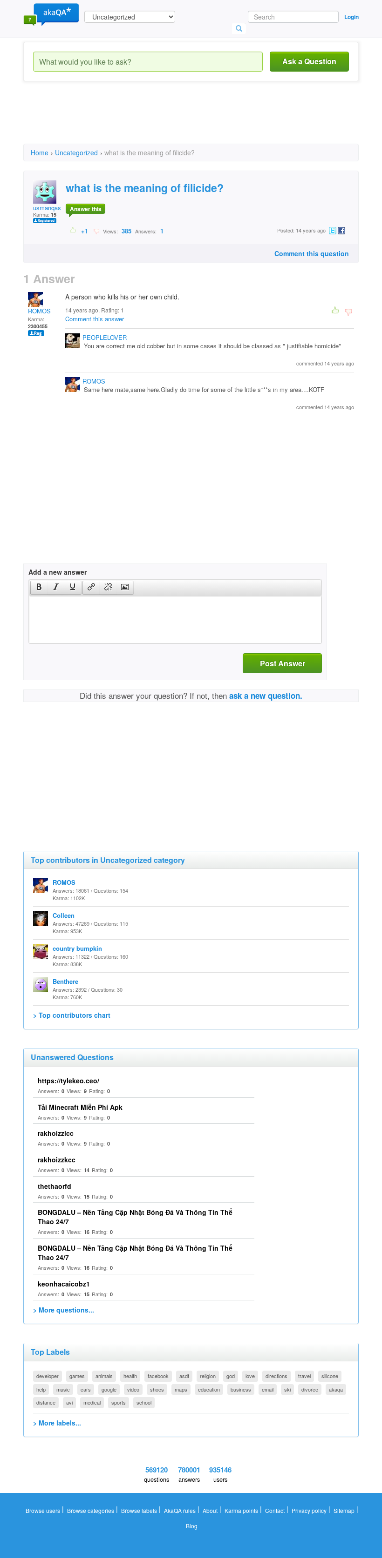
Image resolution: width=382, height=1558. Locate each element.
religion (208, 1375)
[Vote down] (96, 230)
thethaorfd (54, 1186)
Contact (275, 1510)
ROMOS (39, 310)
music (63, 1389)
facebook (158, 1375)
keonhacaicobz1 (64, 1283)
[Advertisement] (192, 121)
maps (181, 1389)
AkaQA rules (180, 1510)
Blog (192, 1526)
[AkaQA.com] (51, 14)
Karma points (241, 1510)
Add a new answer (57, 572)
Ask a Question (309, 61)
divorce (309, 1389)
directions (276, 1375)
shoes (157, 1389)
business (241, 1389)
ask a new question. (265, 695)
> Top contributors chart (71, 1015)
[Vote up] (73, 230)
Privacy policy (309, 1510)
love (250, 1375)
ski (287, 1389)
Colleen (64, 915)
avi (69, 1402)
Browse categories (90, 1510)
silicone (329, 1375)
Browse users (43, 1510)
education (209, 1389)
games (77, 1375)
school (143, 1402)
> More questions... (63, 1309)
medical (92, 1402)
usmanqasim (50, 207)
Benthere (65, 981)
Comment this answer (94, 318)
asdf (184, 1375)
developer (47, 1375)
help (41, 1389)
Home (39, 152)
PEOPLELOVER (104, 337)
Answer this (86, 209)
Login (351, 17)
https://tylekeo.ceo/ (68, 1080)
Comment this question (311, 253)
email (267, 1389)
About (210, 1510)
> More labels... (57, 1422)
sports (118, 1402)
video (133, 1389)
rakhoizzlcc (56, 1133)
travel (304, 1375)
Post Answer (282, 663)
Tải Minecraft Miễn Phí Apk (80, 1107)
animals (104, 1375)
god (230, 1375)
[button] (39, 588)
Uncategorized (76, 152)
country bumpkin (77, 948)
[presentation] (39, 587)
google (109, 1389)
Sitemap (344, 1510)
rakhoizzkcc (56, 1159)
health (130, 1375)
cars (86, 1389)
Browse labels (139, 1510)
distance (45, 1402)
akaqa (336, 1389)
